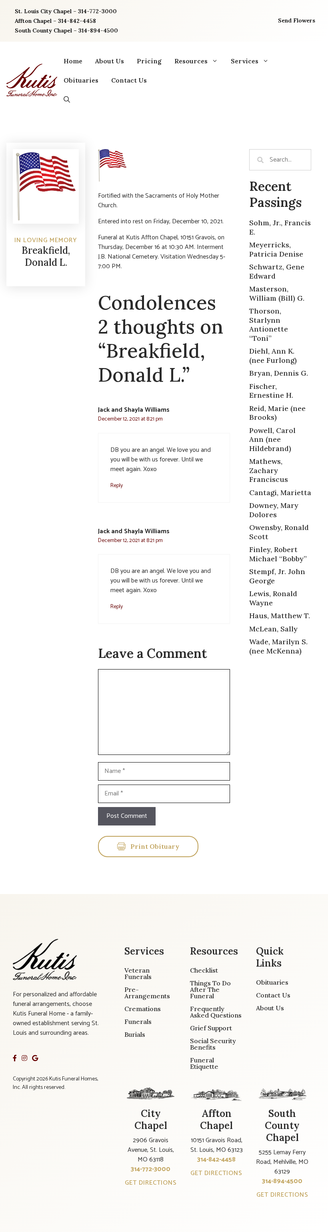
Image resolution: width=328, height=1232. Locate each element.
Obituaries (81, 80)
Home (73, 61)
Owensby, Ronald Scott (279, 532)
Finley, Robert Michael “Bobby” (278, 554)
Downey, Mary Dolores (273, 510)
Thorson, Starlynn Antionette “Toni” (268, 324)
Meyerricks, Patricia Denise (276, 249)
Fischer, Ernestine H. (271, 391)
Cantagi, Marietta (280, 492)
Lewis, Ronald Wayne (273, 598)
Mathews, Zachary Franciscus (268, 470)
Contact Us (129, 80)
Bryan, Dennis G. (278, 373)
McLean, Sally (273, 628)
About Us (109, 61)
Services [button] (244, 61)
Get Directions (151, 1182)
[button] (66, 99)
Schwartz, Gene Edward (276, 271)
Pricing (149, 61)
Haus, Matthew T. (279, 615)
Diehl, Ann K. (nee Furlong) (273, 355)
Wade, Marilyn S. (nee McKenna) (278, 646)
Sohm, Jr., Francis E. (280, 227)
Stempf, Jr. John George (277, 576)
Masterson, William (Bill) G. (276, 293)
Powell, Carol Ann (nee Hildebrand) (272, 439)
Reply (116, 485)
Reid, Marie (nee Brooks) (277, 413)
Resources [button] (191, 61)
